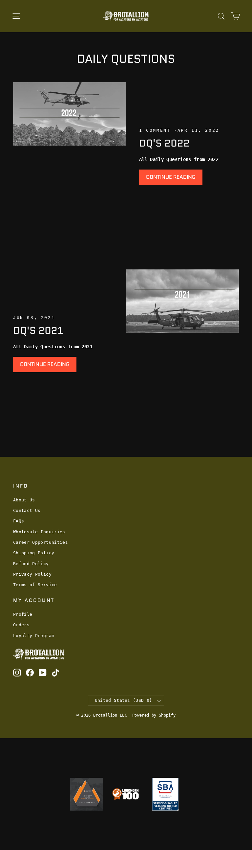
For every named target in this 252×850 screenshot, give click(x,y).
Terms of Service (35, 584)
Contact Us (27, 510)
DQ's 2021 (38, 330)
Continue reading (171, 177)
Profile (22, 614)
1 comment (156, 130)
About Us (24, 499)
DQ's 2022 (164, 143)
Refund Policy (31, 563)
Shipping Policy (33, 552)
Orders (21, 624)
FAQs (18, 520)
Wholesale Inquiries (39, 531)
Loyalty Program (33, 635)
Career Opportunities (40, 542)
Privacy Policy (32, 574)
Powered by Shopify (154, 715)
